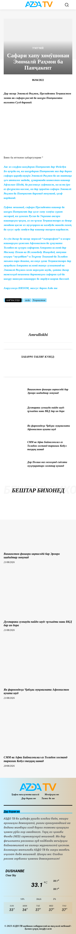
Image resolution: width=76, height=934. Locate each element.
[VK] (50, 366)
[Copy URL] (8, 366)
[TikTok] (32, 865)
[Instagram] (15, 865)
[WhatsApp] (33, 366)
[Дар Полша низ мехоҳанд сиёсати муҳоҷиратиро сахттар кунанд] (14, 464)
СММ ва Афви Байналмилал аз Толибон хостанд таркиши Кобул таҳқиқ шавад (47, 446)
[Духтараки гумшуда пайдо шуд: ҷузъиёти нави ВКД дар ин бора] (14, 409)
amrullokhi (38, 334)
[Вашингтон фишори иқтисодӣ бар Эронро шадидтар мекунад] (14, 391)
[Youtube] (56, 865)
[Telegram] (16, 366)
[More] (68, 366)
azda (27, 300)
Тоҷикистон (39, 300)
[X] (42, 366)
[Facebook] (25, 366)
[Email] (59, 366)
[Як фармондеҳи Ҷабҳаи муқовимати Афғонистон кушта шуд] (14, 427)
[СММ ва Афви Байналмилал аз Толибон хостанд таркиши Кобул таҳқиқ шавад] (14, 446)
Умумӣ (38, 48)
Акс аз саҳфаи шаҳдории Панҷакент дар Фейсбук (35, 166)
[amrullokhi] (38, 320)
